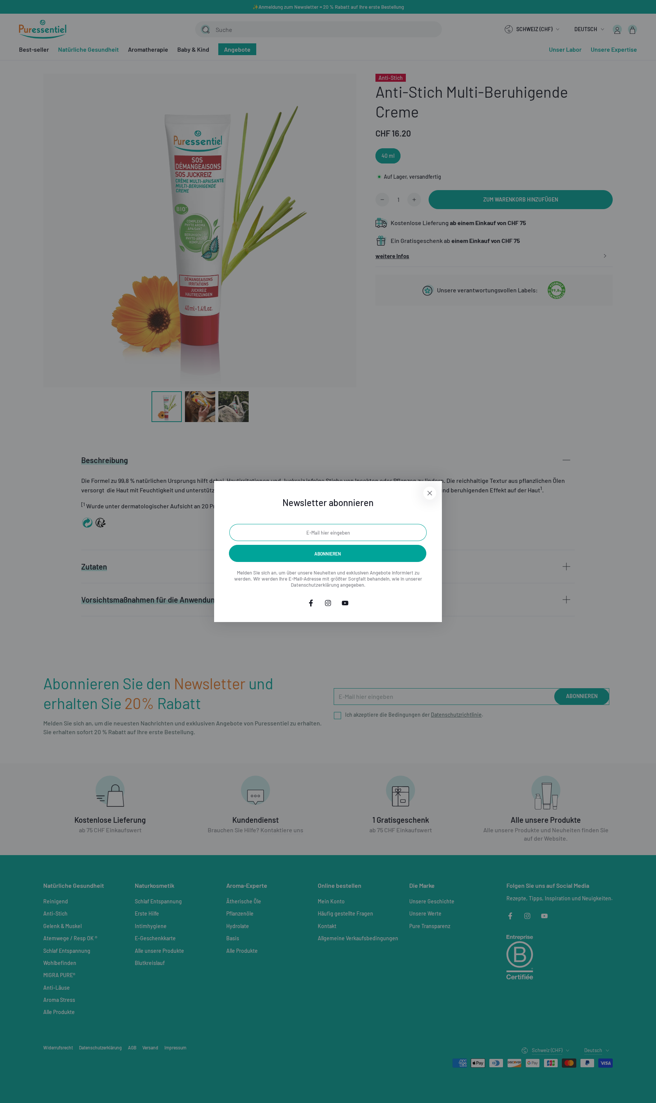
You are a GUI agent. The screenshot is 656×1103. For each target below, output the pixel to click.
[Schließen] (429, 493)
